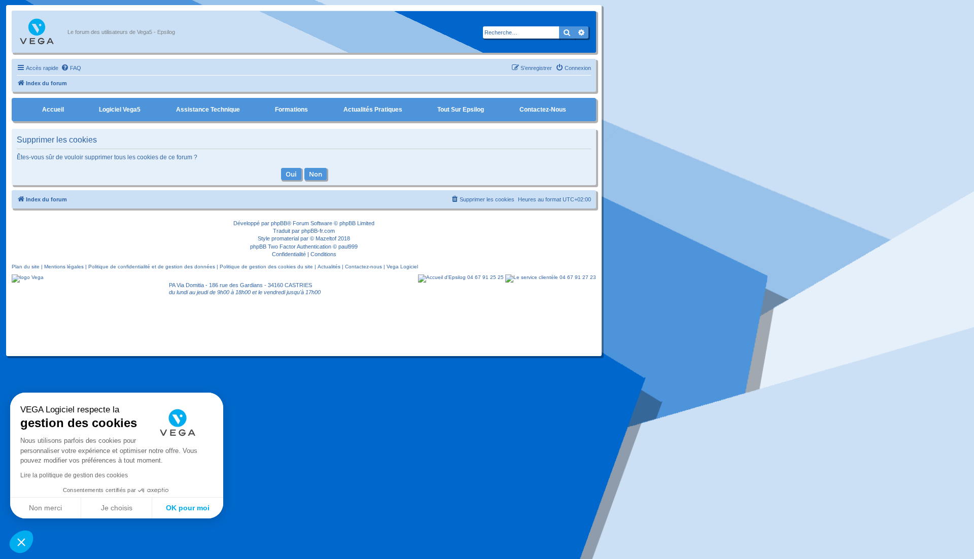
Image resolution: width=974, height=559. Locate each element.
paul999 (348, 246)
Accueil (53, 109)
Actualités (329, 266)
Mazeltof (326, 238)
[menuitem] (71, 68)
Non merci (45, 508)
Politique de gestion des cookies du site (266, 266)
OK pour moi (188, 508)
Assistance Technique (208, 109)
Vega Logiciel (402, 266)
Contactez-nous (542, 109)
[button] (21, 542)
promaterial (285, 238)
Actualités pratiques (372, 109)
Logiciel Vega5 (120, 109)
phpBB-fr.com (318, 231)
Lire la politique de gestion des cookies (74, 475)
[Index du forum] (42, 32)
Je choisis (116, 508)
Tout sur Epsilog (460, 109)
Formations (291, 109)
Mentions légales (64, 266)
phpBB (279, 223)
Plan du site (26, 266)
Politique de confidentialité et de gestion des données (151, 266)
